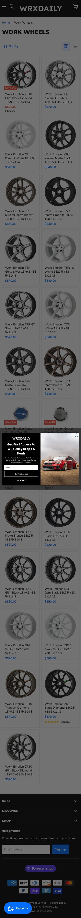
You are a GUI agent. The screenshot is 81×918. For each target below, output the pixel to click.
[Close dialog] (76, 435)
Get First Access (21, 474)
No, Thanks (21, 480)
